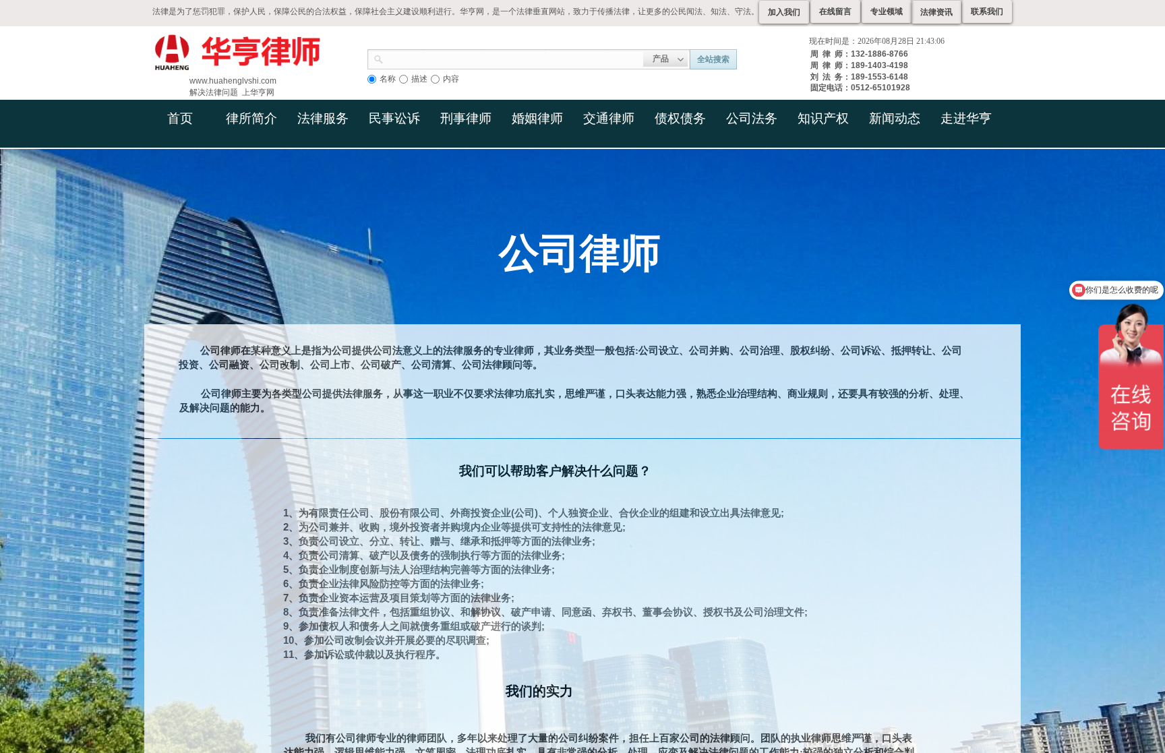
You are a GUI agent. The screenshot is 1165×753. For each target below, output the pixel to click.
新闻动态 (894, 118)
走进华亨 (966, 118)
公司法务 (751, 118)
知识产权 (823, 118)
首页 (180, 118)
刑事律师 (465, 118)
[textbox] (513, 58)
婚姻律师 (537, 118)
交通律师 (608, 118)
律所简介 (251, 118)
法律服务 (323, 118)
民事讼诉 (394, 118)
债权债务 (680, 118)
